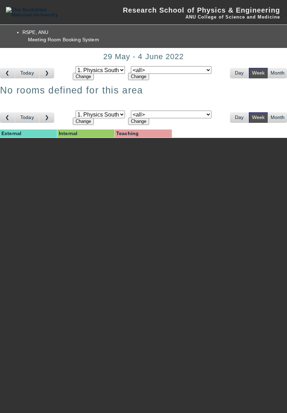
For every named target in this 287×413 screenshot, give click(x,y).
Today (27, 73)
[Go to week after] (47, 73)
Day (239, 73)
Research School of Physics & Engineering (201, 10)
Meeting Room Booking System (63, 39)
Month (278, 73)
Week (258, 73)
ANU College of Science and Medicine (233, 17)
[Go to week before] (7, 73)
